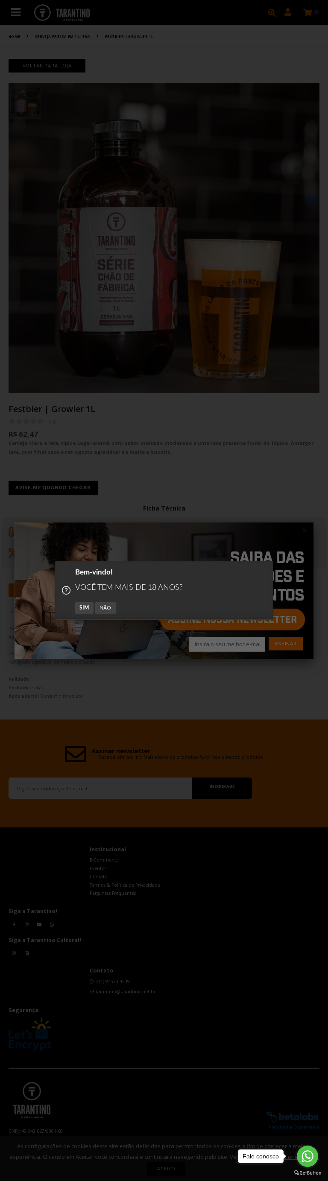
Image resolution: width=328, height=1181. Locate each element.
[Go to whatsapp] (307, 1156)
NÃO (105, 607)
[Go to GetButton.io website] (307, 1172)
